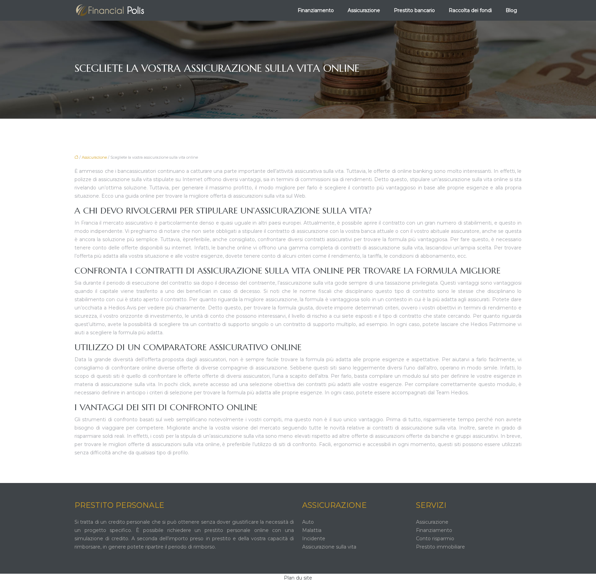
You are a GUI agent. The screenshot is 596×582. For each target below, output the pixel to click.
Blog (511, 10)
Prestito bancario (414, 10)
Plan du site (298, 578)
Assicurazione (364, 10)
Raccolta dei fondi (470, 10)
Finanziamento (316, 10)
